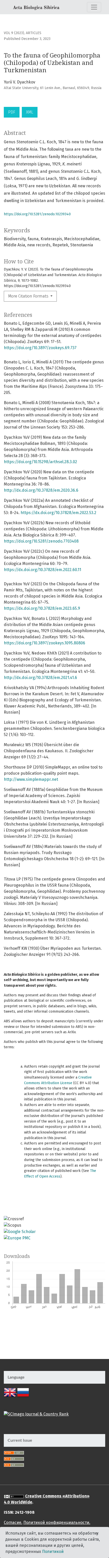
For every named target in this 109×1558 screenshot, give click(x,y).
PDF (11, 112)
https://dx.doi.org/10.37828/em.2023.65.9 (42, 608)
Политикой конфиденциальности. (56, 1522)
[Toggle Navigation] (94, 7)
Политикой (53, 1551)
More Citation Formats (28, 296)
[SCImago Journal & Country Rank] (36, 1414)
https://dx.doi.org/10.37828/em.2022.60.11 (42, 569)
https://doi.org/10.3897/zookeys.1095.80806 (44, 643)
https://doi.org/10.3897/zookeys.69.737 (40, 347)
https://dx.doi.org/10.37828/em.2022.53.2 (58, 512)
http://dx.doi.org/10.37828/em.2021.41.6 (40, 677)
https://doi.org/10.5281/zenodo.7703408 (41, 541)
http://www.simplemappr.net (31, 779)
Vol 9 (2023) (14, 33)
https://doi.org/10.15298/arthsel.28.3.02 (40, 461)
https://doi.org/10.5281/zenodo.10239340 (37, 214)
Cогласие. (13, 1522)
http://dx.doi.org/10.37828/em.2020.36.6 (41, 490)
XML (29, 112)
